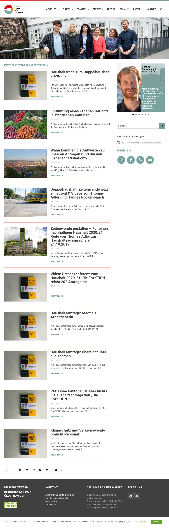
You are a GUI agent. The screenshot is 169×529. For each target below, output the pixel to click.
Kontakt (151, 9)
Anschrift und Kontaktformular (59, 495)
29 (47, 470)
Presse (136, 9)
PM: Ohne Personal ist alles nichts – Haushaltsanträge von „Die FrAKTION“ (79, 395)
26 (27, 470)
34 (56, 470)
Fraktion (81, 9)
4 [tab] (142, 114)
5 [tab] (145, 114)
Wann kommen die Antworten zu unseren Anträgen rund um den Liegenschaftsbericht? (78, 154)
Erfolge (111, 9)
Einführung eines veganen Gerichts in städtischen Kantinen (80, 113)
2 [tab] (136, 114)
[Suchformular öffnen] (161, 9)
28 (40, 470)
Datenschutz (51, 501)
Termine (124, 9)
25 (20, 470)
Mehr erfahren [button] (141, 521)
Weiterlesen (57, 96)
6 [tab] (148, 114)
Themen (67, 9)
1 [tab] (133, 114)
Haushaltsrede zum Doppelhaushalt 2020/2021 (80, 74)
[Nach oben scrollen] (164, 524)
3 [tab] (139, 114)
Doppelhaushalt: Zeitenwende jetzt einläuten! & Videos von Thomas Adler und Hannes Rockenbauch (79, 193)
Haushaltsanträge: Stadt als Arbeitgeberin (73, 315)
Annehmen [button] (156, 522)
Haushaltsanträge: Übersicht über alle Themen (78, 354)
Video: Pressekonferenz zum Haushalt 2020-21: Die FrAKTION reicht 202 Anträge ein (78, 278)
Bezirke (97, 9)
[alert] (141, 142)
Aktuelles (51, 9)
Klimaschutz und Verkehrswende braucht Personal (78, 432)
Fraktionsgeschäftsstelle (56, 498)
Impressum (50, 504)
